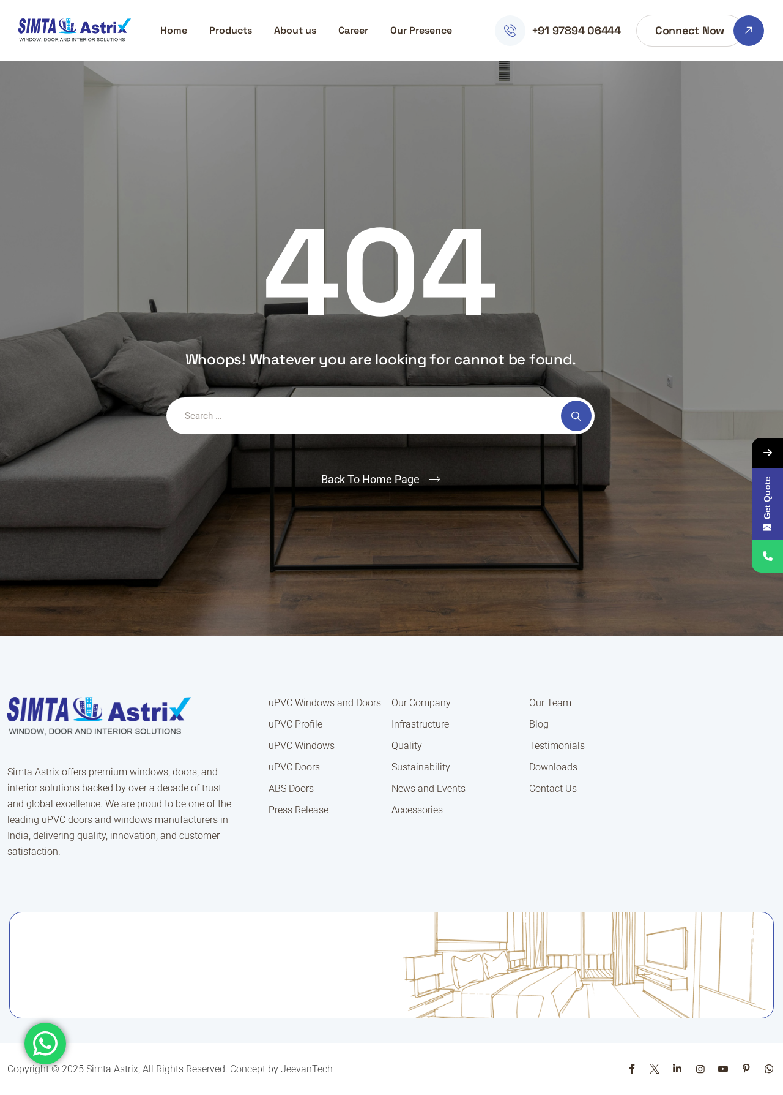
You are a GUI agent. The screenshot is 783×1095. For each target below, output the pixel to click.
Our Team (550, 703)
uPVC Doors (294, 767)
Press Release (298, 810)
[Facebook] (631, 1069)
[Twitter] (654, 1069)
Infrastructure (420, 724)
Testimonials (557, 745)
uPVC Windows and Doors (325, 703)
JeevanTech (307, 1069)
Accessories (417, 810)
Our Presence (421, 30)
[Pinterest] (745, 1069)
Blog (539, 724)
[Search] (576, 416)
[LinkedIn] (677, 1069)
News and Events (429, 788)
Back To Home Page (370, 479)
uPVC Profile (295, 724)
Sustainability (421, 767)
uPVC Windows (302, 745)
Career (353, 30)
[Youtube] (723, 1069)
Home (173, 30)
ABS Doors (291, 788)
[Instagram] (700, 1069)
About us (295, 30)
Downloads (553, 767)
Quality (407, 745)
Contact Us (553, 788)
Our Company (421, 703)
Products (230, 30)
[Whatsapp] (769, 1069)
